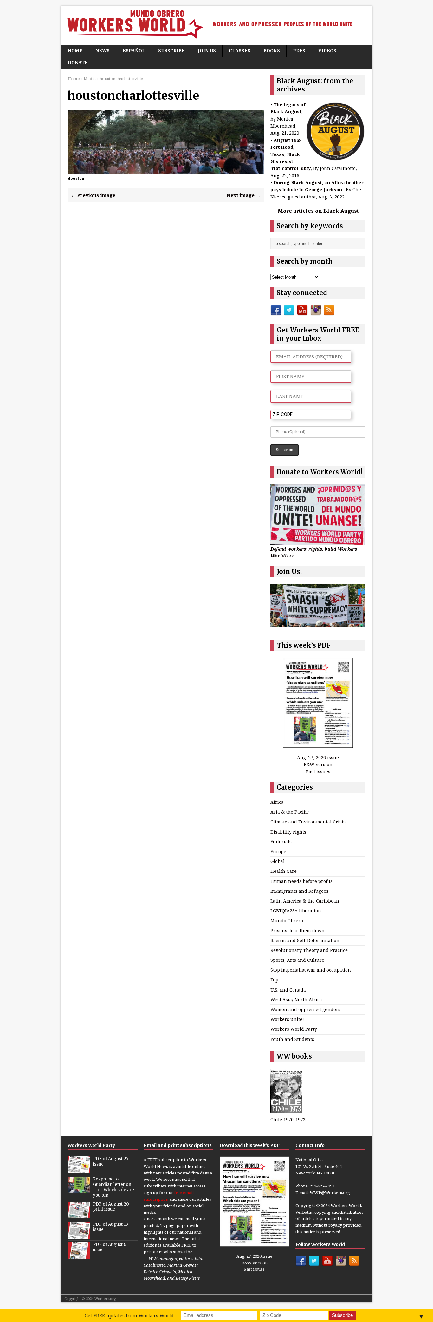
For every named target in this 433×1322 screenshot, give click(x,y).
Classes (239, 50)
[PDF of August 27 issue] (79, 1170)
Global (277, 861)
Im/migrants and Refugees (299, 891)
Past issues (318, 772)
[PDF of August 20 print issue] (79, 1215)
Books (271, 50)
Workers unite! (287, 1019)
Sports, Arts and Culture (297, 960)
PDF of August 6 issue (109, 1247)
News (102, 50)
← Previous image (93, 195)
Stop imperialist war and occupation (310, 970)
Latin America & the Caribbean (304, 901)
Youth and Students (292, 1039)
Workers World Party (293, 1029)
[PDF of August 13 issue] (79, 1235)
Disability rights (288, 832)
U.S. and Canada (288, 990)
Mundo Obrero (286, 920)
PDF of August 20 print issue (111, 1206)
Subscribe (171, 50)
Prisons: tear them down (297, 931)
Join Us (207, 50)
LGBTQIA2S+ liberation (295, 911)
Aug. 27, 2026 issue (318, 757)
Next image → (244, 195)
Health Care (283, 871)
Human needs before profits (301, 881)
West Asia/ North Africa (296, 1000)
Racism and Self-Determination (304, 940)
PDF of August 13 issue (110, 1227)
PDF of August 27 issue (110, 1161)
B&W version (318, 764)
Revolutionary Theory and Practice (309, 950)
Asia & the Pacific (289, 812)
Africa (277, 802)
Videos (327, 50)
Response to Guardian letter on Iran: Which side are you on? (113, 1187)
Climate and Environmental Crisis (308, 822)
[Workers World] (216, 25)
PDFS (299, 50)
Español (134, 50)
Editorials (281, 842)
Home (75, 50)
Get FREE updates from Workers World (129, 1315)
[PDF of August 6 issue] (79, 1255)
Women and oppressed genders (305, 1009)
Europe (278, 851)
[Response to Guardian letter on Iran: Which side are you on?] (79, 1190)
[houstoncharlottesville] (166, 170)
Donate (78, 63)
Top (274, 980)
